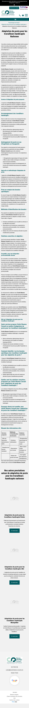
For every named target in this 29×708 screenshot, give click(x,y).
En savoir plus (14, 530)
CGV (14, 698)
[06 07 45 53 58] (20, 15)
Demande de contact (14, 7)
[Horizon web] (13, 701)
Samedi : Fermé (14, 673)
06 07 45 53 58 (14, 667)
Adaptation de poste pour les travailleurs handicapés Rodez (14, 516)
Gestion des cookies (14, 700)
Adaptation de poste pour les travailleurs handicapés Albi (15, 568)
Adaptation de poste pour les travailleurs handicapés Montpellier (15, 621)
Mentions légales (14, 694)
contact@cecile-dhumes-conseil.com (23, 15)
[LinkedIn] (15, 19)
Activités (15, 692)
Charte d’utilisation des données (14, 696)
